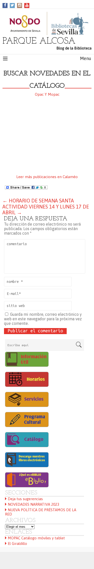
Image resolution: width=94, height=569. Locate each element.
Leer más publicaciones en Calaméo (47, 177)
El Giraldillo (17, 543)
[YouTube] (27, 5)
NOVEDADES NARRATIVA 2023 (33, 504)
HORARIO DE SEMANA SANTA (38, 200)
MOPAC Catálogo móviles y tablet (36, 538)
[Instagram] (19, 5)
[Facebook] (5, 5)
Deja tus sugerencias (25, 499)
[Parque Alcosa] (47, 23)
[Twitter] (12, 5)
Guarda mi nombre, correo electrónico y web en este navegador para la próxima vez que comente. (43, 319)
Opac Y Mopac (47, 94)
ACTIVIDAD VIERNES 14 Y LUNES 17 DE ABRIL (46, 209)
